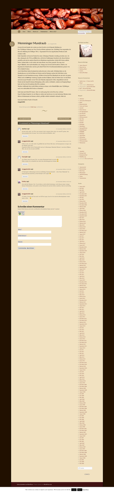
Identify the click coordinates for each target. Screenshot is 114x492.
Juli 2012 (82, 327)
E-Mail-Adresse (22, 235)
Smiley (24, 181)
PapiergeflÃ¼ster (83, 128)
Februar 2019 (83, 221)
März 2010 (82, 379)
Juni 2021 (82, 199)
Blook (29, 31)
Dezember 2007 (83, 428)
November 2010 (83, 364)
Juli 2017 (82, 236)
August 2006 (82, 458)
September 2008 (83, 412)
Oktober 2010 (83, 366)
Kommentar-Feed (83, 155)
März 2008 (82, 423)
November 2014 (83, 283)
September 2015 (83, 267)
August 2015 (82, 269)
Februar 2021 (83, 201)
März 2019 (82, 219)
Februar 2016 (83, 261)
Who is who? (53, 31)
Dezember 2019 (83, 212)
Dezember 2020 (83, 203)
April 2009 (82, 399)
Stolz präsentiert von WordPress (25, 484)
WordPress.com (48, 484)
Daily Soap (33, 107)
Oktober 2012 (83, 322)
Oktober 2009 (83, 388)
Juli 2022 (82, 188)
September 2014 (83, 287)
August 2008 (82, 414)
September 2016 (83, 250)
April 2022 (82, 192)
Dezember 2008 (83, 406)
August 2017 (82, 234)
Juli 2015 (82, 271)
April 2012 (82, 333)
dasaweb (81, 108)
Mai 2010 (82, 375)
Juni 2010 (82, 373)
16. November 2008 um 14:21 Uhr (63, 181)
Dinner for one (83, 67)
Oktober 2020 (83, 206)
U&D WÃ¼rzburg (84, 174)
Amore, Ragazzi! (83, 65)
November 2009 (83, 386)
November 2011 (83, 342)
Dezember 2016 (83, 247)
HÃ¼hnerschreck (83, 117)
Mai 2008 (82, 419)
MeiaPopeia (82, 126)
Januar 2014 (82, 298)
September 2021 (83, 195)
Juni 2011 (82, 351)
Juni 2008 (82, 417)
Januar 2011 (82, 360)
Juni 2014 (82, 293)
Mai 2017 (82, 239)
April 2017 (82, 241)
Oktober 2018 (83, 223)
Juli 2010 (82, 371)
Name (20, 229)
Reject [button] (79, 489)
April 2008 (82, 421)
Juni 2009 (82, 395)
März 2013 (82, 313)
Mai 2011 (82, 353)
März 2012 (82, 335)
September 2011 (83, 346)
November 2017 (83, 230)
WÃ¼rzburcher (83, 139)
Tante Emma (82, 135)
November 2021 (83, 194)
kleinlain (82, 120)
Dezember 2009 (83, 384)
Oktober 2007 (83, 432)
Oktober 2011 (83, 344)
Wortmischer (82, 142)
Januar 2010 (82, 382)
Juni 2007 (82, 439)
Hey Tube (82, 119)
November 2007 (83, 430)
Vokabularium (43, 31)
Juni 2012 (82, 329)
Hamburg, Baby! (83, 69)
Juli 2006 (82, 459)
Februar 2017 (83, 243)
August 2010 (82, 370)
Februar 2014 (83, 296)
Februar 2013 (83, 315)
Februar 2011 (83, 359)
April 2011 (82, 355)
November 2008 (83, 408)
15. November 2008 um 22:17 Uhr (63, 141)
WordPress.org (83, 156)
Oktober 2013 (83, 302)
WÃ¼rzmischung (83, 141)
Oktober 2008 (83, 410)
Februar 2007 (83, 447)
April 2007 (82, 443)
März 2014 (82, 294)
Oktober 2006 (83, 454)
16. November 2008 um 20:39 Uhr (63, 194)
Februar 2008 (83, 425)
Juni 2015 (82, 272)
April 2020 (82, 208)
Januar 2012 (82, 338)
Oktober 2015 (83, 265)
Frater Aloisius (83, 109)
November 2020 (83, 205)
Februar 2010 (83, 381)
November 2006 (83, 452)
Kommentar (21, 212)
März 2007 (82, 445)
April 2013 (82, 311)
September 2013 (83, 304)
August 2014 (82, 289)
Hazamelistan (83, 115)
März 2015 (82, 278)
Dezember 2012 (83, 318)
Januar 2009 (82, 404)
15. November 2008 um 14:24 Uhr (63, 129)
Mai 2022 (82, 190)
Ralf (80, 88)
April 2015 (82, 276)
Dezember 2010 (83, 362)
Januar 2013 (82, 316)
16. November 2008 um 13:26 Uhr (63, 169)
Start (24, 31)
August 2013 (82, 305)
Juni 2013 (82, 307)
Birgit (81, 102)
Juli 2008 (82, 415)
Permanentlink (81, 33)
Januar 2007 (82, 448)
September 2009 (83, 390)
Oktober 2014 (83, 285)
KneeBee (82, 122)
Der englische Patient (24, 118)
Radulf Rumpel (83, 130)
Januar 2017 (82, 245)
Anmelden (82, 151)
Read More (86, 489)
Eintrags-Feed (83, 153)
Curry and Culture (84, 106)
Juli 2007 (82, 437)
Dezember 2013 (83, 300)
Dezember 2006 (83, 450)
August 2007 (82, 436)
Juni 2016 (82, 254)
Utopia (81, 176)
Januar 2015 (82, 280)
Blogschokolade (83, 104)
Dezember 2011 (83, 340)
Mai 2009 (82, 397)
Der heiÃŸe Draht (83, 72)
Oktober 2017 (83, 232)
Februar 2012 (83, 337)
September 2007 (83, 434)
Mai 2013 (82, 309)
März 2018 (82, 225)
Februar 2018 (83, 227)
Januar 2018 (82, 228)
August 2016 (82, 252)
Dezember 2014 (83, 282)
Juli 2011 (82, 349)
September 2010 (83, 368)
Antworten (25, 136)
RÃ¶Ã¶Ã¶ (82, 131)
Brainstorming (83, 169)
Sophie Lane (82, 81)
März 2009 (82, 401)
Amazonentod (83, 167)
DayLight (25, 156)
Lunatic (81, 71)
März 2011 (82, 357)
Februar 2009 (83, 403)
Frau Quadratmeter (84, 111)
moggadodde (57, 18)
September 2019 (83, 216)
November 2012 (83, 320)
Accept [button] (74, 489)
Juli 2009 (82, 393)
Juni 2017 (82, 238)
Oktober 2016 (83, 249)
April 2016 (82, 258)
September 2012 (83, 324)
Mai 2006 (82, 463)
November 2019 (83, 214)
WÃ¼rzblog (82, 137)
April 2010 (82, 377)
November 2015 (83, 263)
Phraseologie (82, 172)
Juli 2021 (82, 197)
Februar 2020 (83, 210)
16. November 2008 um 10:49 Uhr (63, 157)
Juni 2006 (82, 461)
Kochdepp (82, 124)
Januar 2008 (82, 426)
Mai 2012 (82, 331)
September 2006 (83, 456)
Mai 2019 (82, 217)
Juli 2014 (82, 291)
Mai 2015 (82, 274)
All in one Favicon (89, 158)
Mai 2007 (82, 441)
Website (20, 241)
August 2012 (82, 326)
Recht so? (35, 31)
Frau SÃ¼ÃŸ (82, 113)
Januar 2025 (82, 186)
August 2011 (82, 348)
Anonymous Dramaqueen (85, 100)
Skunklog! (82, 133)
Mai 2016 (82, 256)
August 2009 (82, 392)
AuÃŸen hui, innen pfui (64, 118)
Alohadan (82, 98)
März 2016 (82, 260)
